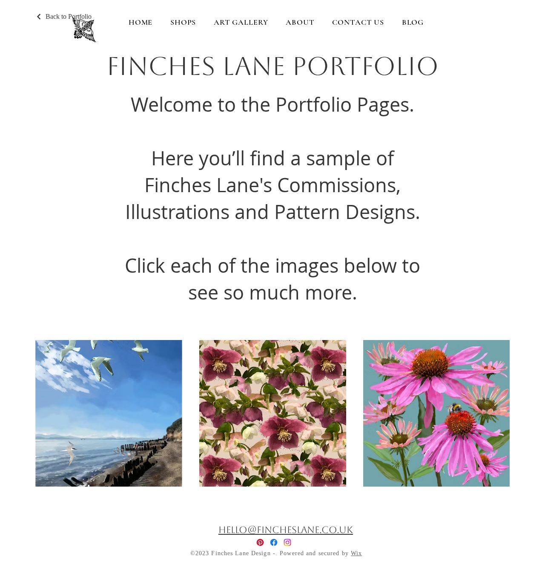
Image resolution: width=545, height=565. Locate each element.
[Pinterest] (260, 542)
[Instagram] (287, 542)
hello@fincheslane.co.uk (285, 530)
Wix (356, 553)
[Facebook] (273, 542)
